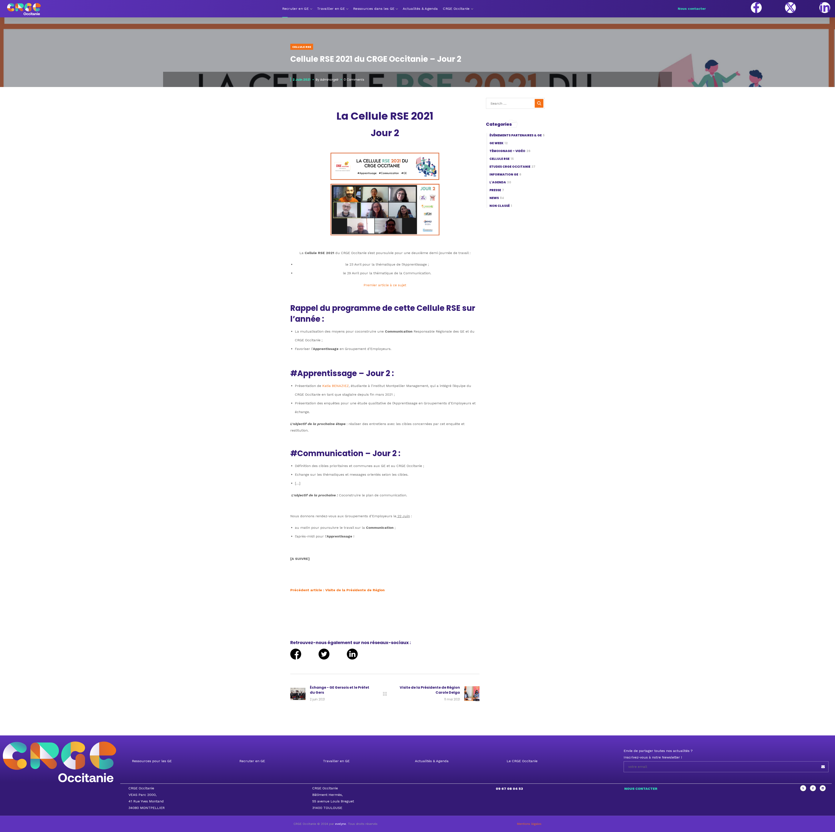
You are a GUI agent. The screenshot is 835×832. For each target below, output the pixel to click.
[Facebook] (813, 788)
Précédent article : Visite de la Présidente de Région (337, 590)
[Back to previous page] (385, 694)
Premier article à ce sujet (385, 285)
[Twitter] (803, 788)
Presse (496, 190)
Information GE (505, 174)
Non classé (500, 206)
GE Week (498, 143)
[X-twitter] (790, 7)
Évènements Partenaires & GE (517, 135)
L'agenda (500, 182)
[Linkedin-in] (824, 7)
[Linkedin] (823, 788)
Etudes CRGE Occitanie (512, 166)
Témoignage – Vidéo (509, 151)
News (496, 198)
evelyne (340, 823)
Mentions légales (529, 823)
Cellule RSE (301, 47)
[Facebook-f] (756, 7)
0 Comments (354, 79)
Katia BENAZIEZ (335, 386)
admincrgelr (329, 79)
